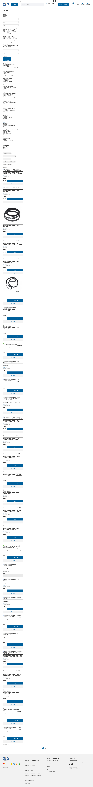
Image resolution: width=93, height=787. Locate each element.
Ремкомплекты (6, 120)
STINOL (4, 31)
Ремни (4, 122)
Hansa (4, 30)
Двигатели (5, 100)
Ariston (12, 26)
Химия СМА (5, 132)
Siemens (14, 31)
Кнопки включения (7, 104)
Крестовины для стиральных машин (10, 105)
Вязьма (4, 96)
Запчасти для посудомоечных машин (32, 773)
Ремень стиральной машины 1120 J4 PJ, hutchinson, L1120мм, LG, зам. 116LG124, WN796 (11, 421)
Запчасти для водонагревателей (32, 772)
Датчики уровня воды (7, 99)
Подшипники (5, 116)
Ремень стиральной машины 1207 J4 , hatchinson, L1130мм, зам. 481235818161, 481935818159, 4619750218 (12, 550)
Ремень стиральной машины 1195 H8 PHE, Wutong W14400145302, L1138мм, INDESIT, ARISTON (12, 713)
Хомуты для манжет (7, 133)
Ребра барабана (6, 119)
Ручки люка (5, 123)
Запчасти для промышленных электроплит (56, 757)
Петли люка (5, 115)
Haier (14, 29)
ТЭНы (4, 126)
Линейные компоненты (51, 768)
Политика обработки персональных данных (12, 766)
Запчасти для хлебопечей (30, 762)
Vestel (4, 32)
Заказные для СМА (7, 101)
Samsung (9, 31)
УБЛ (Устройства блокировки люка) (10, 129)
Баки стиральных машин (8, 94)
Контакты (49, 1)
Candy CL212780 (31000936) (9, 161)
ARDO (8, 26)
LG (15, 30)
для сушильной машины (10, 46)
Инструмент (27, 783)
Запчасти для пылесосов (30, 770)
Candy (15, 28)
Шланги (4, 134)
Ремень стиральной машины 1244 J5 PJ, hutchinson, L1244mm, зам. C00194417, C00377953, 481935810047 (11, 402)
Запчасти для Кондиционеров (31, 763)
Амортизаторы (6, 92)
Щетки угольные (6, 135)
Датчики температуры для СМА (9, 97)
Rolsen (12, 36)
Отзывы (40, 1)
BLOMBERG (6, 28)
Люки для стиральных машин (9, 108)
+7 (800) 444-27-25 (73, 760)
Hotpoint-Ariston (10, 38)
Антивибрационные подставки (9, 93)
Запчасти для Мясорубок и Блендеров (33, 775)
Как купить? (31, 1)
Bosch (11, 28)
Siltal (9, 36)
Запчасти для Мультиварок (30, 778)
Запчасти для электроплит (30, 768)
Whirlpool (8, 32)
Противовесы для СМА (7, 117)
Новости (44, 1)
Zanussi (4, 33)
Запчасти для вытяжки (51, 764)
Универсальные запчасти (30, 782)
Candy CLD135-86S (7, 164)
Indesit (12, 30)
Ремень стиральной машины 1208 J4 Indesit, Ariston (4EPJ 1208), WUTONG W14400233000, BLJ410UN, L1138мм (12, 656)
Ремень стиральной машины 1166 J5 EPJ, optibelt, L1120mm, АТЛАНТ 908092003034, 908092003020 (12, 675)
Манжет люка (5, 109)
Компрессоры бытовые (29, 780)
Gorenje (9, 29)
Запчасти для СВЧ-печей (30, 765)
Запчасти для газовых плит (52, 760)
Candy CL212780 (6, 158)
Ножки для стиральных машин (9, 112)
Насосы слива (5, 111)
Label (16, 38)
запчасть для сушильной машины (11, 40)
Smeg (14, 37)
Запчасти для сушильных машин (9, 102)
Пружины (5, 118)
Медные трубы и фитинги (52, 769)
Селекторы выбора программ (9, 125)
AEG (5, 26)
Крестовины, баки (6, 107)
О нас (36, 1)
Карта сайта (5, 767)
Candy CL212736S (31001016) (9, 156)
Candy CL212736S (7, 153)
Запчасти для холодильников (31, 758)
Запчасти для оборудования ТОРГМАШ (55, 758)
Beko (17, 26)
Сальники (5, 124)
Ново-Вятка (13, 35)
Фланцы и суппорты (7, 131)
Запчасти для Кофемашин (30, 777)
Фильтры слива (6, 130)
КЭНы (4, 103)
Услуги (48, 766)
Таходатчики (5, 127)
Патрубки (5, 114)
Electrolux (5, 29)
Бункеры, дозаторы (7, 95)
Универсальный (6, 35)
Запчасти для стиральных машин (32, 760)
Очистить (5, 15)
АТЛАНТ (9, 33)
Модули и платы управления (9, 110)
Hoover (8, 30)
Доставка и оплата (24, 1)
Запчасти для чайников (30, 767)
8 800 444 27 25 (51, 3)
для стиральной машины (9, 45)
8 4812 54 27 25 (72, 758)
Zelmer (13, 32)
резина (5, 56)
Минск (9, 37)
